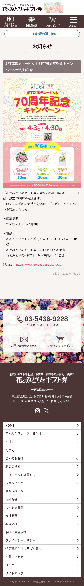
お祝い (9, 442)
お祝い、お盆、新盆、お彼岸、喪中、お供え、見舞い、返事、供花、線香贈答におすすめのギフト (32, 7)
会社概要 (11, 515)
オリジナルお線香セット (22, 474)
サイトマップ (14, 573)
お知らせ (11, 499)
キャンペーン (14, 491)
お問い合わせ (14, 556)
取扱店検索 (31, 25)
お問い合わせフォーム (24, 345)
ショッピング (52, 25)
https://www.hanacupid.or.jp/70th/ (38, 264)
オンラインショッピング (60, 345)
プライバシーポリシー (20, 540)
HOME (9, 425)
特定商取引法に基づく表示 (23, 548)
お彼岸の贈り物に (45, 34)
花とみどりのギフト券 (42, 380)
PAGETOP (79, 566)
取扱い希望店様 (15, 532)
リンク (9, 565)
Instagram (37, 410)
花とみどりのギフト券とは (10, 24)
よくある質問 (14, 507)
